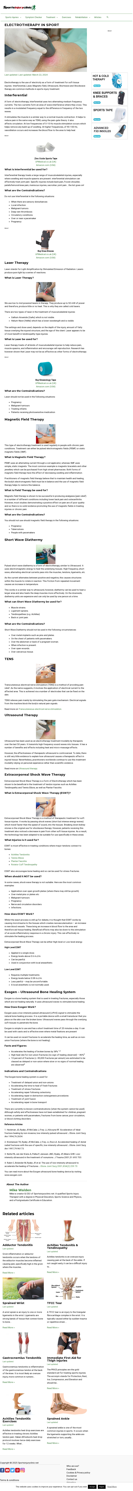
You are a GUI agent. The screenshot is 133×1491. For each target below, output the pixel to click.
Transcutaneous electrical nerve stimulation (40, 709)
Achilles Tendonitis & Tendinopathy (62, 1246)
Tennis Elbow (17, 858)
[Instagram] (22, 1470)
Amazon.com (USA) (45, 165)
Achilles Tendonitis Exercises (17, 1420)
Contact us (71, 1479)
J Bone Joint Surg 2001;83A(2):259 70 (58, 1166)
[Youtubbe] (7, 1470)
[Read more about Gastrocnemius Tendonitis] (23, 1343)
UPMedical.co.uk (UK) (45, 161)
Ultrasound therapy (28, 768)
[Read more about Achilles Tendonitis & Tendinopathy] (67, 1230)
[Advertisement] (109, 48)
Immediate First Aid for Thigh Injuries (64, 1359)
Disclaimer (71, 1476)
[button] (20, 17)
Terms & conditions (9, 1480)
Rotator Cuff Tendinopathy (24, 864)
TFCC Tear (54, 1303)
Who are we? (72, 1466)
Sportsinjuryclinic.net (28, 1462)
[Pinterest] (17, 1470)
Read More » (9, 1272)
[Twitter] (12, 1470)
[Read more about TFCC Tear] (67, 1288)
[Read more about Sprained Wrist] (23, 1288)
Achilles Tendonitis (20, 854)
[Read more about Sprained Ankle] (67, 1404)
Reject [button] (101, 1487)
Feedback (71, 1469)
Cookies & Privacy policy (78, 1472)
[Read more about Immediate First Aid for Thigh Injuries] (67, 1343)
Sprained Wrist (13, 1303)
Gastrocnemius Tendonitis (22, 1357)
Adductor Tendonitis (18, 1245)
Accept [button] (92, 1487)
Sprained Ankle (58, 1418)
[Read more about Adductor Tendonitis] (23, 1230)
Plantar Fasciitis (19, 861)
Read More (112, 1487)
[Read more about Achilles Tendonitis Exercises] (23, 1404)
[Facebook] (2, 1470)
